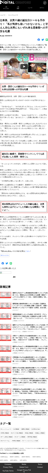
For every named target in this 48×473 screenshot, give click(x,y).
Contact (40, 467)
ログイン (42, 7)
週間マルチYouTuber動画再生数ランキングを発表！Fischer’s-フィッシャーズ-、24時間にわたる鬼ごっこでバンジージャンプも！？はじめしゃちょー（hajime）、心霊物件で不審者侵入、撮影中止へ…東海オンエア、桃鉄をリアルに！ (30, 329)
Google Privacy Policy (24, 470)
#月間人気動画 (5, 433)
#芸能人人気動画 (40, 433)
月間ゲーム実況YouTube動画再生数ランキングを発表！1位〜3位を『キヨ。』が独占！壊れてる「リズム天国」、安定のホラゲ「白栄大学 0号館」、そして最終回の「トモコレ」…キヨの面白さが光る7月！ (30, 339)
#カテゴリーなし (5, 440)
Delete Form (24, 467)
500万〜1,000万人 (14, 457)
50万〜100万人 (4, 460)
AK (3, 36)
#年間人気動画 (16, 440)
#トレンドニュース (6, 429)
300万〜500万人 (26, 457)
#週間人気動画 (25, 429)
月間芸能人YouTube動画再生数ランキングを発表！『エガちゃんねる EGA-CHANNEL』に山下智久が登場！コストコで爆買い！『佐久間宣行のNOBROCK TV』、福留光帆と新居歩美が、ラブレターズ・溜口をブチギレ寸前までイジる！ (30, 361)
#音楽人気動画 (29, 433)
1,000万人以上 (4, 457)
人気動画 (15, 299)
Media (24, 464)
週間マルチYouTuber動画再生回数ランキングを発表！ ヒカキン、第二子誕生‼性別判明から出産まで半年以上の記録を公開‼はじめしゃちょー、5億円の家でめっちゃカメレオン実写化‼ (30, 403)
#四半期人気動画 (32, 437)
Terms (40, 464)
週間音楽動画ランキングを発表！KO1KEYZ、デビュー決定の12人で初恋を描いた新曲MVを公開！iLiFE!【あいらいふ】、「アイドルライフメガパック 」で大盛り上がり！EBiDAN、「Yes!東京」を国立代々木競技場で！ (30, 318)
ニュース (30, 7)
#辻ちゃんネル (5, 255)
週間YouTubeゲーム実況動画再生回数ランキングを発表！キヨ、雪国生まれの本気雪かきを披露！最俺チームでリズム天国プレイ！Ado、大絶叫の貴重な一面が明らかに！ (30, 296)
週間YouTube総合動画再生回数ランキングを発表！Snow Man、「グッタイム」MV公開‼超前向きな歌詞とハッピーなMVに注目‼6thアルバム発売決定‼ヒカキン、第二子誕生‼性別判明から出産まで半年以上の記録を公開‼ (30, 415)
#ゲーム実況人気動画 (7, 437)
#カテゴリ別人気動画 (17, 433)
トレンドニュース (13, 15)
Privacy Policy (8, 467)
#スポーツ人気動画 (20, 437)
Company (8, 464)
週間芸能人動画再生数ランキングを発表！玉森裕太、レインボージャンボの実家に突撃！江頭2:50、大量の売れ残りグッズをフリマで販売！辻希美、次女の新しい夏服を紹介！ (30, 306)
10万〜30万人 (23, 460)
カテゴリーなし (17, 331)
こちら (27, 251)
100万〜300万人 (36, 457)
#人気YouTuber (36, 429)
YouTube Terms (8, 471)
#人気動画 (16, 429)
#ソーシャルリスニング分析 (30, 440)
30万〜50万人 (13, 460)
